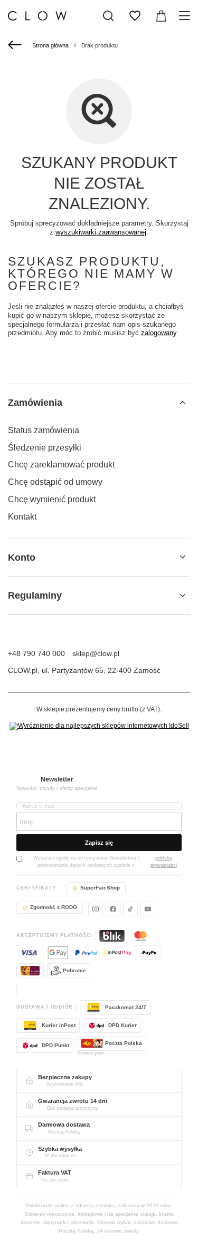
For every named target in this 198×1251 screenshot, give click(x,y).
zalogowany (158, 333)
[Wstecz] (16, 45)
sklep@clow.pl (95, 653)
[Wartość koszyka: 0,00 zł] (161, 16)
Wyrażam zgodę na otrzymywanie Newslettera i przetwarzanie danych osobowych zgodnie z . (107, 861)
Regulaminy (35, 595)
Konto (21, 557)
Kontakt (22, 516)
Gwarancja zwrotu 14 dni (72, 1101)
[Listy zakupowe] (134, 16)
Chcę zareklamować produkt (61, 464)
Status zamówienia (43, 430)
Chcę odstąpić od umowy (55, 481)
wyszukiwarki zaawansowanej (100, 232)
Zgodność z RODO (53, 907)
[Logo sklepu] (37, 15)
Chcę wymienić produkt (52, 499)
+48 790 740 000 (36, 653)
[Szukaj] (108, 16)
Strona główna (50, 45)
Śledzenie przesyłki (44, 447)
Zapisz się (99, 842)
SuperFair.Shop (100, 888)
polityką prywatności (163, 861)
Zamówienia (35, 402)
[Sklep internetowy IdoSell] (99, 726)
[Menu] (186, 16)
